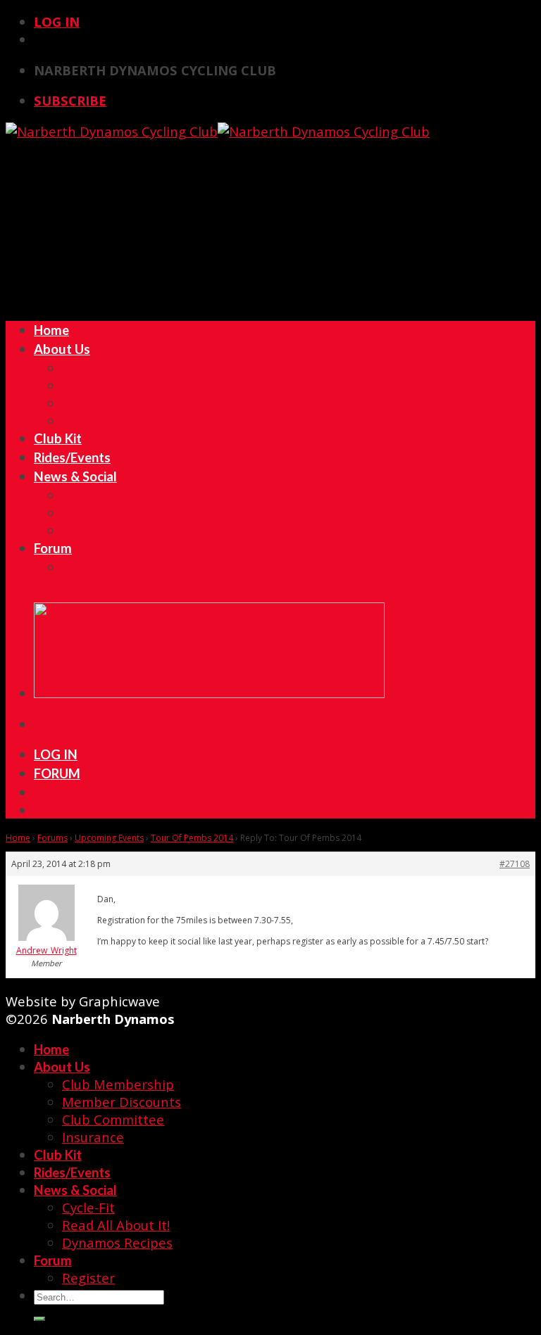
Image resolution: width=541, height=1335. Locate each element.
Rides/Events (72, 457)
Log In (57, 21)
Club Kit (58, 438)
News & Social (75, 476)
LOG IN (55, 754)
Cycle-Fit (88, 495)
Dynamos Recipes (117, 530)
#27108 (514, 864)
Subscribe (70, 100)
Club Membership (118, 368)
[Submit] (39, 1319)
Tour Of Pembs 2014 (192, 838)
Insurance (93, 420)
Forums (52, 838)
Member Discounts (121, 385)
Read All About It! (116, 512)
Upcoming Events (109, 838)
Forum (53, 548)
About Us (62, 349)
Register (88, 567)
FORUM (57, 773)
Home (51, 330)
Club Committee (113, 403)
